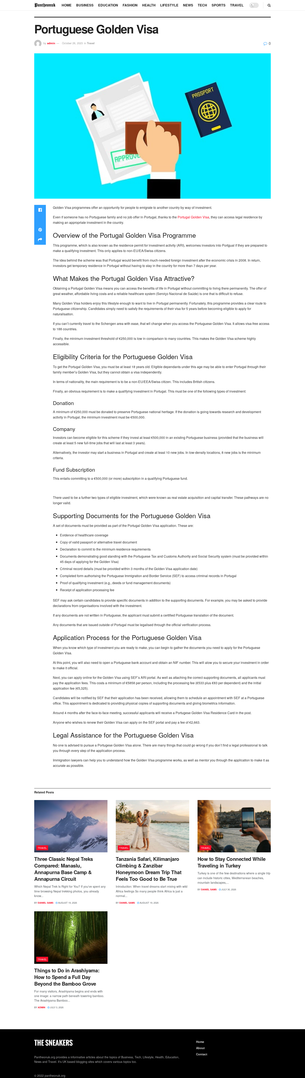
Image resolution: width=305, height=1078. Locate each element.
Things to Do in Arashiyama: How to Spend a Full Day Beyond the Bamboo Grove (66, 977)
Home (67, 5)
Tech (202, 5)
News (188, 5)
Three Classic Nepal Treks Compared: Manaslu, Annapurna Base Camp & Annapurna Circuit (63, 868)
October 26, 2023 (72, 43)
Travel (237, 5)
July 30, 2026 (228, 889)
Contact (201, 1054)
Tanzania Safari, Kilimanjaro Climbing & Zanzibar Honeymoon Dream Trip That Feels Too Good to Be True (148, 868)
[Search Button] (269, 5)
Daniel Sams (45, 902)
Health (149, 5)
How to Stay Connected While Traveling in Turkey (232, 862)
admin (51, 43)
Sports (219, 5)
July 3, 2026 (56, 1007)
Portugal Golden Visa (193, 217)
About (200, 1048)
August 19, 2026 (67, 902)
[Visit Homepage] (45, 5)
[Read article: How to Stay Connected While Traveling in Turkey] (234, 826)
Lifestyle (169, 5)
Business (85, 5)
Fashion (130, 5)
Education (108, 5)
